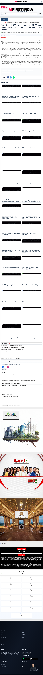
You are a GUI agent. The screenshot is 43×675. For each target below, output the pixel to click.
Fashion (23, 629)
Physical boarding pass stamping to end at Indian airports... (11, 405)
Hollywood (2, 639)
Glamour (23, 627)
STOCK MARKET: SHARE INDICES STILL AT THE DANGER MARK (30, 97)
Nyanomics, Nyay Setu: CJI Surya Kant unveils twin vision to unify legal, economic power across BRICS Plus (30, 183)
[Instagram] (8, 367)
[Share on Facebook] (8, 77)
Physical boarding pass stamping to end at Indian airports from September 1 (10, 131)
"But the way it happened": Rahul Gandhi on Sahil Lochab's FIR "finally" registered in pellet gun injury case (11, 183)
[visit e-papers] (3, 544)
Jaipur (2, 625)
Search (39, 13)
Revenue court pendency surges (8, 113)
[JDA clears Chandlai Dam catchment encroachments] (11, 375)
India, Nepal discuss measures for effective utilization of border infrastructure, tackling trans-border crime (10, 268)
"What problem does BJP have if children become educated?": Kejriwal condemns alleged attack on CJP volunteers (31, 268)
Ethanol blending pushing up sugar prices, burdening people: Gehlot (10, 165)
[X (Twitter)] (5, 367)
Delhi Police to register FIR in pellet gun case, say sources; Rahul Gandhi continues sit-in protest (10, 285)
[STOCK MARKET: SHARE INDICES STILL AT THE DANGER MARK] (14, 386)
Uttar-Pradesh (3, 629)
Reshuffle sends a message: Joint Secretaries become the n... (11, 383)
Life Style (23, 625)
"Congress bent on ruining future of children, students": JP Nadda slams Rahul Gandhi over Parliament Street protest (30, 285)
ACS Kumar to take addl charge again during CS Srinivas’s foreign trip (11, 234)
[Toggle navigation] (1, 2)
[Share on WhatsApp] (14, 77)
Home (3, 22)
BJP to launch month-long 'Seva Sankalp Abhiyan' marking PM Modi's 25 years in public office (30, 148)
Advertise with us (4, 668)
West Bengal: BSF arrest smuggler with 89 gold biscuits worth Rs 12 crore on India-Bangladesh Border (23, 22)
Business (23, 633)
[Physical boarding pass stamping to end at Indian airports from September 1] (16, 402)
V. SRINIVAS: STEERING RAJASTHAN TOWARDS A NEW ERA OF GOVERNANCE (11, 251)
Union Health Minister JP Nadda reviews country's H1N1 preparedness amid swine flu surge (10, 320)
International (3, 643)
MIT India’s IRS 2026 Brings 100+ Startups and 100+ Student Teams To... (12, 358)
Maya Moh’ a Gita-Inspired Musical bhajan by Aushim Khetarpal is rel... (12, 356)
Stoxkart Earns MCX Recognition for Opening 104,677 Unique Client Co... (12, 349)
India (1, 633)
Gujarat (2, 631)
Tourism (23, 631)
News (5, 22)
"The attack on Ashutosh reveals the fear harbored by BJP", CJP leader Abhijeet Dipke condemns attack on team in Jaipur (30, 337)
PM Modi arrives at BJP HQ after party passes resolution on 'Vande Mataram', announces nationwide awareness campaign (30, 131)
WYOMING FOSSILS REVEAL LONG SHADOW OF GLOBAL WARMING (11, 345)
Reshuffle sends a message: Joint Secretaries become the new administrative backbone (11, 97)
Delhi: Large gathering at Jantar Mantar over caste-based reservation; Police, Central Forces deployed (31, 251)
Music (2, 641)
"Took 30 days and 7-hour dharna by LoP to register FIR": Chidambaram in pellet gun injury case (31, 217)
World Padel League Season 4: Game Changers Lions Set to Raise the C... (12, 351)
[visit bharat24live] (21, 475)
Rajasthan (2, 627)
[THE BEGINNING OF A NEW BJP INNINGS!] (10, 397)
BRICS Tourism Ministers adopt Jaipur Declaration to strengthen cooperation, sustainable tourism (9, 217)
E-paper (2, 666)
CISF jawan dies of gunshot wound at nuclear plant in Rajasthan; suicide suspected (30, 165)
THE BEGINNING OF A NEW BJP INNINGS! (29, 113)
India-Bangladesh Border (7, 73)
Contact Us (3, 663)
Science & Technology (25, 639)
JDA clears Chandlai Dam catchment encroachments (10, 378)
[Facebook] (3, 367)
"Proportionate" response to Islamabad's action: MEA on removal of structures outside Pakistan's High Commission (11, 302)
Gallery (23, 643)
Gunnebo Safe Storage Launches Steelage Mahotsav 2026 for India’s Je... (12, 347)
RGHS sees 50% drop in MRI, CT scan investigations (29, 234)
